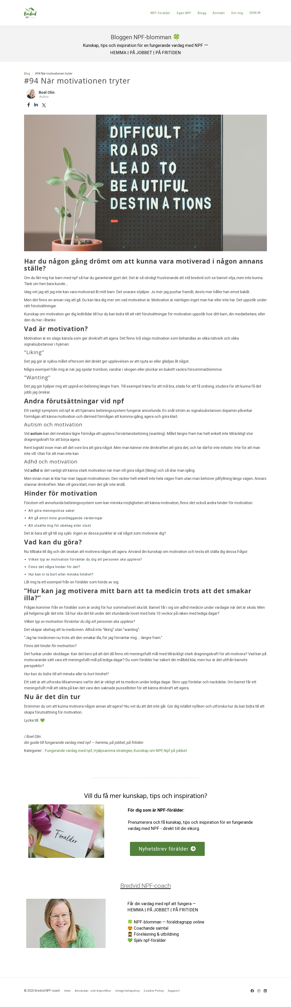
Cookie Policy (154, 990)
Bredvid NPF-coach (145, 885)
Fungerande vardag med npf (68, 750)
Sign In (255, 12)
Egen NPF (184, 13)
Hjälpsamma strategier (113, 750)
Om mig (237, 13)
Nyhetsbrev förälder (164, 849)
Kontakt (219, 13)
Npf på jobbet (175, 750)
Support (174, 990)
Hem (67, 990)
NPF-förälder (160, 13)
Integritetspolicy (127, 990)
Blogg (202, 13)
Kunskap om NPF (148, 750)
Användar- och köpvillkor (93, 990)
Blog (27, 73)
